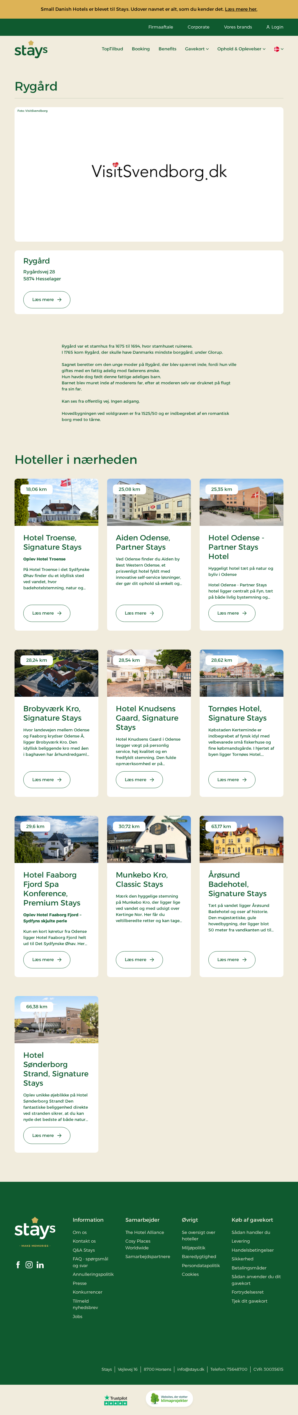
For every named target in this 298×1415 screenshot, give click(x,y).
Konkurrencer (87, 1292)
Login (277, 27)
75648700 (237, 1369)
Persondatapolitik (201, 1265)
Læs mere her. (241, 9)
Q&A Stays (84, 1250)
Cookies (190, 1274)
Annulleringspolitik (93, 1274)
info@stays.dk (190, 1369)
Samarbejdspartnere (147, 1256)
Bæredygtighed (199, 1256)
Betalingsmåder (249, 1268)
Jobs (77, 1316)
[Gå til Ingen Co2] (169, 1400)
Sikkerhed (242, 1259)
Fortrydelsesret (248, 1292)
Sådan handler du (251, 1232)
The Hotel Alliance (144, 1232)
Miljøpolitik (193, 1247)
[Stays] (31, 49)
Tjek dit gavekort (249, 1301)
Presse (80, 1283)
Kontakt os (84, 1241)
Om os (80, 1232)
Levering (241, 1241)
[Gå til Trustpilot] (116, 1399)
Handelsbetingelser (253, 1250)
